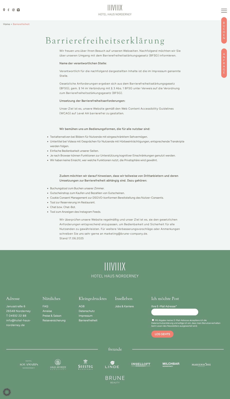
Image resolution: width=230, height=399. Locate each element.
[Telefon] (8, 9)
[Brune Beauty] (115, 379)
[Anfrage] (224, 63)
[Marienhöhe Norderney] (201, 364)
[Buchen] (224, 30)
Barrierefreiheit (88, 320)
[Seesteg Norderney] (85, 364)
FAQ (45, 306)
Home (6, 24)
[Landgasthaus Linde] (112, 364)
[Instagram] (18, 9)
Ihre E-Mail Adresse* (164, 306)
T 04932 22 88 (16, 315)
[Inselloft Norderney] (140, 364)
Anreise (47, 311)
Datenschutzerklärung (162, 323)
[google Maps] (4, 9)
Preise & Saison (52, 315)
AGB (81, 306)
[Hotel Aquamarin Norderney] (28, 364)
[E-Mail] (13, 9)
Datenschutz (87, 311)
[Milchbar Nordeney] (171, 364)
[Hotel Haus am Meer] (58, 364)
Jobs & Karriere (124, 306)
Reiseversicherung (54, 320)
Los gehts (162, 334)
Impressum (85, 315)
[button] (7, 392)
